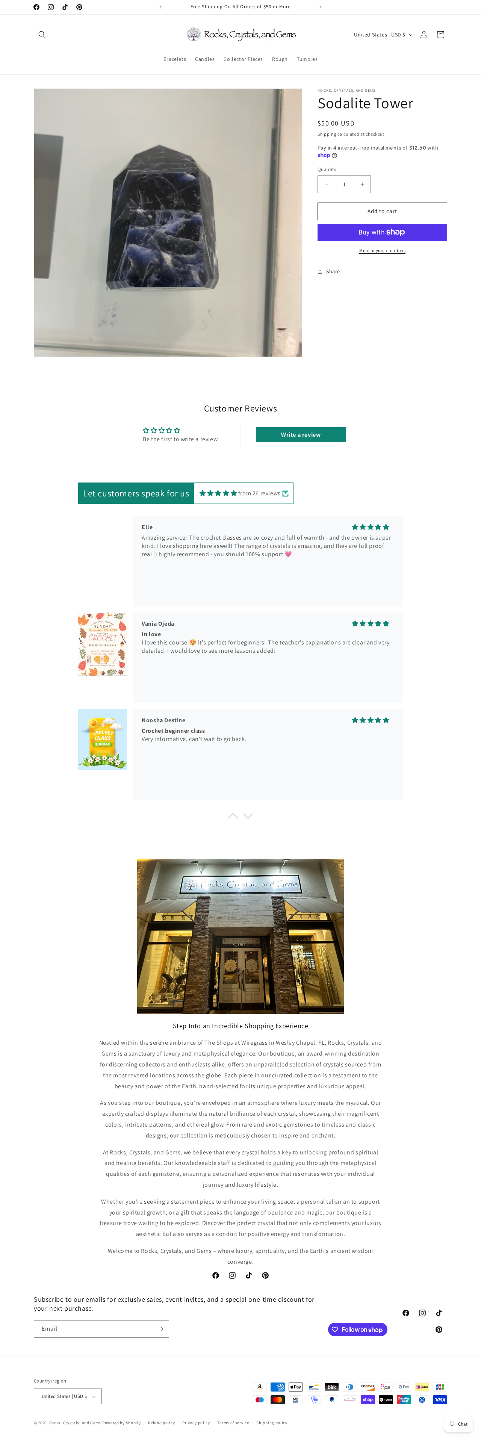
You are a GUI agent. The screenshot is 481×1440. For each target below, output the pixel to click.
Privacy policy (196, 1422)
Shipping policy (271, 1422)
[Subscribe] (160, 1329)
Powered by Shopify (121, 1422)
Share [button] (333, 271)
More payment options (382, 250)
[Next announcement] (320, 7)
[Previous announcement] (160, 7)
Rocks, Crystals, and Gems (75, 1422)
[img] (218, 493)
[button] (42, 34)
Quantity (327, 169)
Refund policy (161, 1422)
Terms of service (233, 1422)
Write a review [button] (301, 435)
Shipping (327, 134)
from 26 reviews (259, 493)
